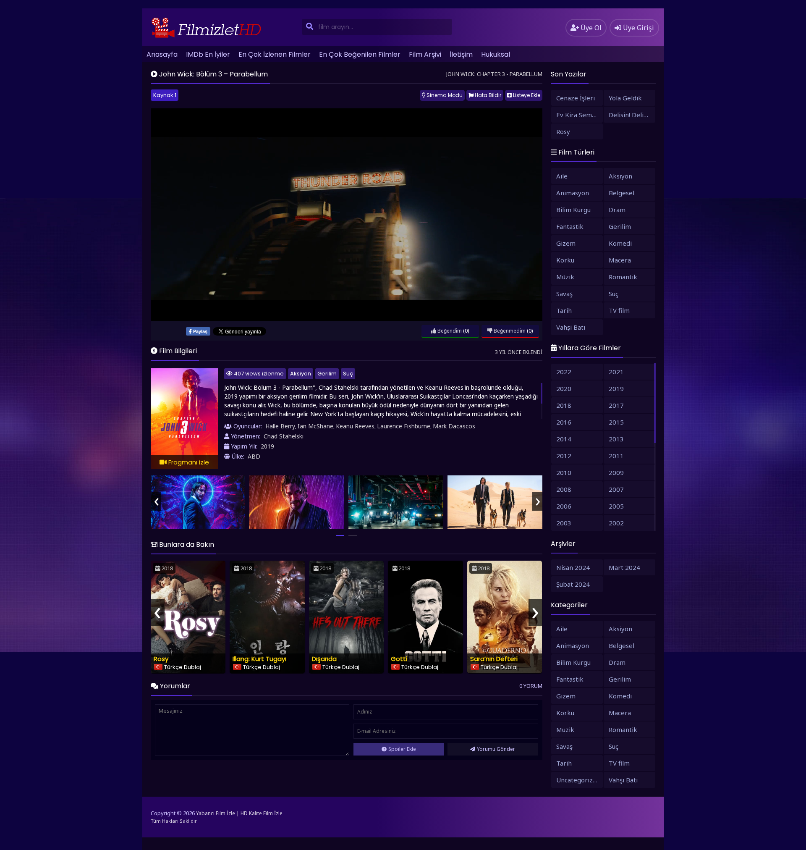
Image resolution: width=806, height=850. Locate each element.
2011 (616, 455)
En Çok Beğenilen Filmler (359, 54)
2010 (563, 472)
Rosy (161, 658)
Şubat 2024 (573, 584)
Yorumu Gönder (496, 749)
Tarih (564, 310)
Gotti (399, 658)
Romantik (623, 277)
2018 (563, 405)
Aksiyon (300, 374)
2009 (616, 472)
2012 (563, 455)
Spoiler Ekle (402, 749)
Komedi (620, 243)
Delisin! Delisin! (631, 114)
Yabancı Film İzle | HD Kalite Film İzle (239, 813)
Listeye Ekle (526, 95)
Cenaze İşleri (575, 98)
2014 (563, 439)
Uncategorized (578, 780)
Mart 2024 (624, 567)
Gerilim (327, 374)
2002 (616, 523)
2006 (563, 506)
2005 (616, 506)
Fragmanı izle (188, 462)
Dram (617, 209)
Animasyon (572, 193)
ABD (254, 456)
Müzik (565, 277)
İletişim (461, 54)
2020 (563, 388)
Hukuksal (495, 54)
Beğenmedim (509, 330)
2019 (267, 446)
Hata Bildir (487, 95)
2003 (563, 523)
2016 (563, 422)
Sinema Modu (444, 95)
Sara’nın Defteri (494, 658)
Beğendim (449, 330)
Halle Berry (280, 426)
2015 (616, 422)
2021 (616, 371)
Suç (348, 374)
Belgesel (621, 193)
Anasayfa (162, 54)
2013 (616, 439)
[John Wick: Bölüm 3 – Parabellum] (198, 502)
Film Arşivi (425, 54)
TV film (619, 310)
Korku (565, 260)
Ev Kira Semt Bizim (579, 114)
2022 (563, 371)
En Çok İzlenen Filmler (274, 54)
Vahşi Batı (570, 327)
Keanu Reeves (355, 426)
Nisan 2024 (573, 567)
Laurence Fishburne (403, 426)
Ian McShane (315, 426)
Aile (562, 176)
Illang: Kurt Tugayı (259, 658)
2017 (616, 405)
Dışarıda (324, 658)
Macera (620, 260)
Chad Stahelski (284, 436)
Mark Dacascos (454, 426)
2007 (616, 489)
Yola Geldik (625, 98)
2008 (563, 489)
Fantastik (570, 226)
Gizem (566, 243)
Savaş (564, 293)
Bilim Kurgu (573, 209)
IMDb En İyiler (208, 54)
